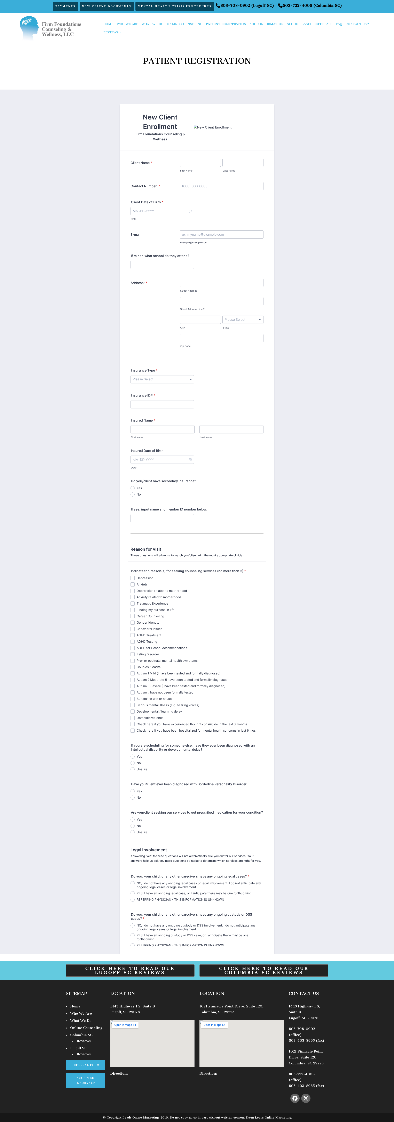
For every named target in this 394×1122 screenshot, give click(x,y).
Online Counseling (185, 24)
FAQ (339, 24)
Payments (65, 6)
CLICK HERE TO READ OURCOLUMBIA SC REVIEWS (264, 970)
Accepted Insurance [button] (85, 1080)
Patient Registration (226, 24)
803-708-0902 (302, 1029)
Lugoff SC (78, 1048)
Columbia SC (81, 1035)
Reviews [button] (111, 32)
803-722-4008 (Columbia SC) (312, 6)
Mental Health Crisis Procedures (175, 6)
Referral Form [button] (86, 1065)
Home (108, 24)
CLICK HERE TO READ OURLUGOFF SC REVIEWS (130, 970)
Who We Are (127, 24)
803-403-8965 (302, 1040)
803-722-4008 (302, 1074)
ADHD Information (267, 24)
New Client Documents (106, 6)
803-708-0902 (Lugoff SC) (247, 6)
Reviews (84, 1041)
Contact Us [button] (356, 24)
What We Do (153, 24)
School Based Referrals (309, 24)
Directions (119, 1073)
